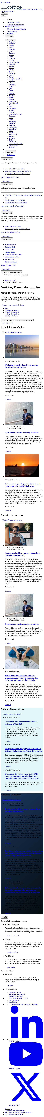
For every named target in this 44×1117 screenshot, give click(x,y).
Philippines (12, 108)
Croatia (11, 60)
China (11, 57)
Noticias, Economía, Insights (18, 998)
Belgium (12, 49)
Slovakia (12, 123)
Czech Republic (14, 62)
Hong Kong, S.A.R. (15, 79)
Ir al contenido (5, 2)
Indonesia (12, 84)
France (11, 71)
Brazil (11, 51)
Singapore (12, 121)
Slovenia (12, 125)
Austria (11, 45)
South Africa (13, 127)
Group (11, 77)
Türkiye (11, 140)
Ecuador (11, 66)
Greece (11, 75)
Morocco (12, 99)
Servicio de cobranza (16, 996)
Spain (11, 131)
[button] (9, 20)
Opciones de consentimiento (14, 1114)
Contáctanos (13, 1002)
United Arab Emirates (16, 144)
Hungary (12, 81)
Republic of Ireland (15, 114)
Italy (10, 88)
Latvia (11, 92)
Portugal (11, 112)
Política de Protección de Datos (15, 1111)
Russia (11, 118)
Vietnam (11, 147)
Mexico (11, 97)
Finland (11, 70)
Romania (12, 116)
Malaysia (12, 95)
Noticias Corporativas (12, 314)
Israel (10, 86)
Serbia (11, 120)
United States (13, 145)
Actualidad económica (12, 310)
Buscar (25, 275)
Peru (10, 107)
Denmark (12, 64)
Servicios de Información (17, 994)
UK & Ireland (13, 142)
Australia (12, 44)
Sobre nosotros (14, 1000)
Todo (6, 308)
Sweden (11, 133)
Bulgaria (12, 53)
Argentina (12, 42)
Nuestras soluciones (11, 316)
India (10, 82)
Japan (11, 90)
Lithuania (12, 94)
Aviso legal (8, 1109)
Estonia (11, 68)
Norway (11, 105)
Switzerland (13, 134)
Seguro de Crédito (15, 993)
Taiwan (11, 136)
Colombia (12, 58)
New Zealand (13, 103)
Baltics (11, 47)
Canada (11, 55)
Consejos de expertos (12, 312)
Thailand (12, 138)
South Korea (13, 129)
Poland (11, 110)
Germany (12, 73)
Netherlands (13, 101)
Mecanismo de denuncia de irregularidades (18, 1112)
